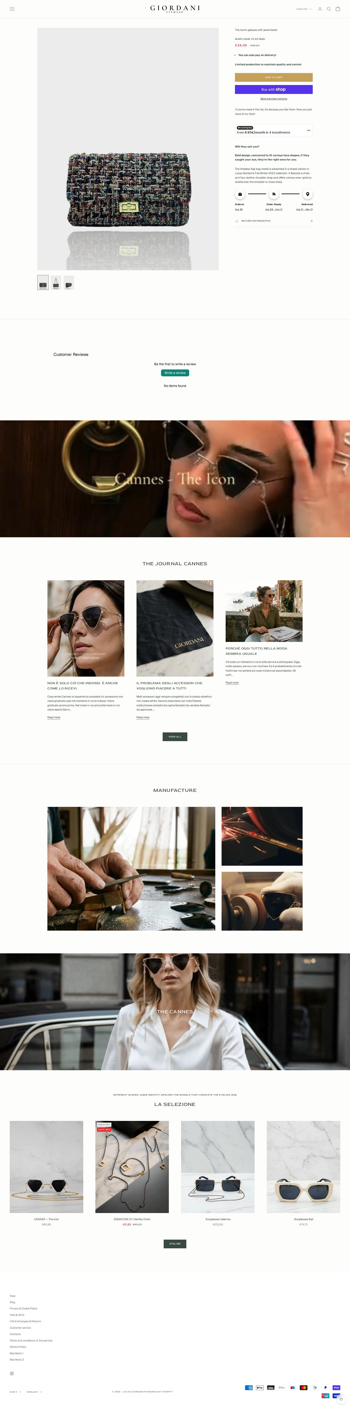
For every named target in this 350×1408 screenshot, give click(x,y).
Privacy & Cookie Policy (23, 1308)
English (302, 9)
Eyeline (175, 1243)
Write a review (175, 373)
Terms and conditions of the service (31, 1340)
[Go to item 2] (56, 282)
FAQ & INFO (17, 1315)
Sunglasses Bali (303, 1219)
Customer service (20, 1327)
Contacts (15, 1334)
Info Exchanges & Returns (25, 1321)
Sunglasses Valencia (218, 1219)
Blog (12, 1302)
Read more (53, 717)
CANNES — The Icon (46, 1219)
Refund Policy (18, 1347)
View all (175, 736)
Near (13, 1296)
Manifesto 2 (17, 1359)
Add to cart (274, 77)
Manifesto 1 (16, 1353)
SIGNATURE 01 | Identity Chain (132, 1219)
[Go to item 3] (69, 282)
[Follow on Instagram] (12, 1373)
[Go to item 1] (43, 282)
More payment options (273, 98)
